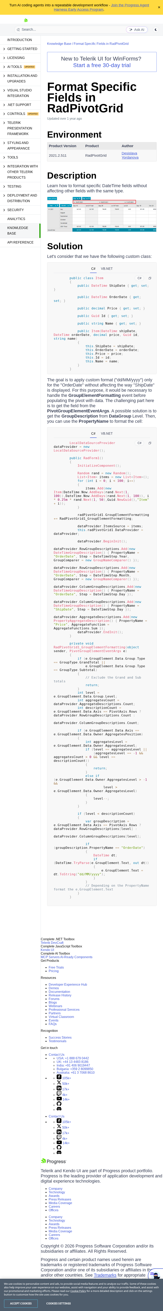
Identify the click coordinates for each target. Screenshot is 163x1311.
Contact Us (56, 1054)
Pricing (54, 971)
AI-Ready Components (76, 957)
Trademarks (105, 1275)
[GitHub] (59, 1105)
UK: (72, 1061)
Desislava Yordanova (130, 155)
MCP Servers (50, 957)
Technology (57, 1192)
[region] (81, 1295)
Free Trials (56, 967)
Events (53, 1020)
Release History (60, 995)
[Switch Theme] (156, 29)
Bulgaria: (75, 1069)
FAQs (53, 1024)
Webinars (55, 1006)
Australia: (76, 1072)
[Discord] (59, 1109)
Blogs (53, 1002)
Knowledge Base (17, 230)
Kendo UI (47, 950)
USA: (73, 1058)
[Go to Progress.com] (54, 1163)
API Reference (20, 242)
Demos (54, 988)
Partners (55, 1013)
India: (73, 1065)
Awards (54, 1196)
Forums (54, 999)
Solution (65, 246)
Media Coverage (60, 1203)
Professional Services (64, 1009)
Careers (54, 1206)
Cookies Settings (58, 1303)
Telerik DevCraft (52, 942)
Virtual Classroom (61, 1016)
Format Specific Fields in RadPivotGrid (101, 43)
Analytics (16, 219)
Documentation (59, 991)
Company (55, 1188)
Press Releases (60, 1199)
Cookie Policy (78, 1291)
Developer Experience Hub (68, 984)
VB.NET (107, 268)
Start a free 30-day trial (102, 65)
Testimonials (57, 1041)
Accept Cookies (21, 1303)
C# (93, 268)
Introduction (19, 40)
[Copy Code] (150, 278)
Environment (74, 134)
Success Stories (60, 1037)
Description (71, 175)
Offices (53, 1210)
